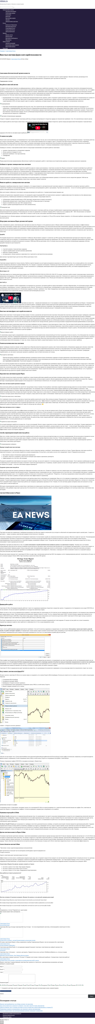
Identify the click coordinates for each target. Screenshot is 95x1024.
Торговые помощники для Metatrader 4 (7, 945)
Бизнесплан (9, 36)
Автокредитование (11, 11)
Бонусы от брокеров (11, 24)
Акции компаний (10, 43)
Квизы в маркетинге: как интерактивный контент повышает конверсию (21, 1010)
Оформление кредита (12, 21)
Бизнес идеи (9, 34)
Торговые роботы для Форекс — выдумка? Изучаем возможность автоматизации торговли (17, 940)
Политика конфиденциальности (12, 1013)
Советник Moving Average (5, 925)
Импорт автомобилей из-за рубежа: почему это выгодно (16, 1004)
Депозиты (8, 14)
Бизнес (5, 33)
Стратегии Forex (10, 29)
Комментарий (4, 982)
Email (2, 969)
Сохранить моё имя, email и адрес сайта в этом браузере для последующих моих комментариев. (30, 988)
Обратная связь (7, 1017)
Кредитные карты (10, 18)
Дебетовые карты (10, 13)
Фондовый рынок (10, 46)
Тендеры (5, 48)
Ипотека (8, 16)
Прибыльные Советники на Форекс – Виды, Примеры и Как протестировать (14, 955)
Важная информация (9, 1015)
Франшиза (8, 40)
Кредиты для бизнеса (12, 38)
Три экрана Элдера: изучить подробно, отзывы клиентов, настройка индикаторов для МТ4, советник (19, 960)
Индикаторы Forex (11, 26)
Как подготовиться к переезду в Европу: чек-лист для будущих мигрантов (22, 1005)
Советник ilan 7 (3, 950)
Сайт (1, 972)
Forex (4, 23)
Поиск (2, 993)
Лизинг (8, 19)
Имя (1, 966)
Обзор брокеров (10, 31)
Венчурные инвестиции (12, 45)
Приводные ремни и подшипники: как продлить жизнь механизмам (20, 1009)
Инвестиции (6, 41)
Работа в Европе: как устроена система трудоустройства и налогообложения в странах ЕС (26, 1007)
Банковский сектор (8, 9)
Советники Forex (10, 28)
